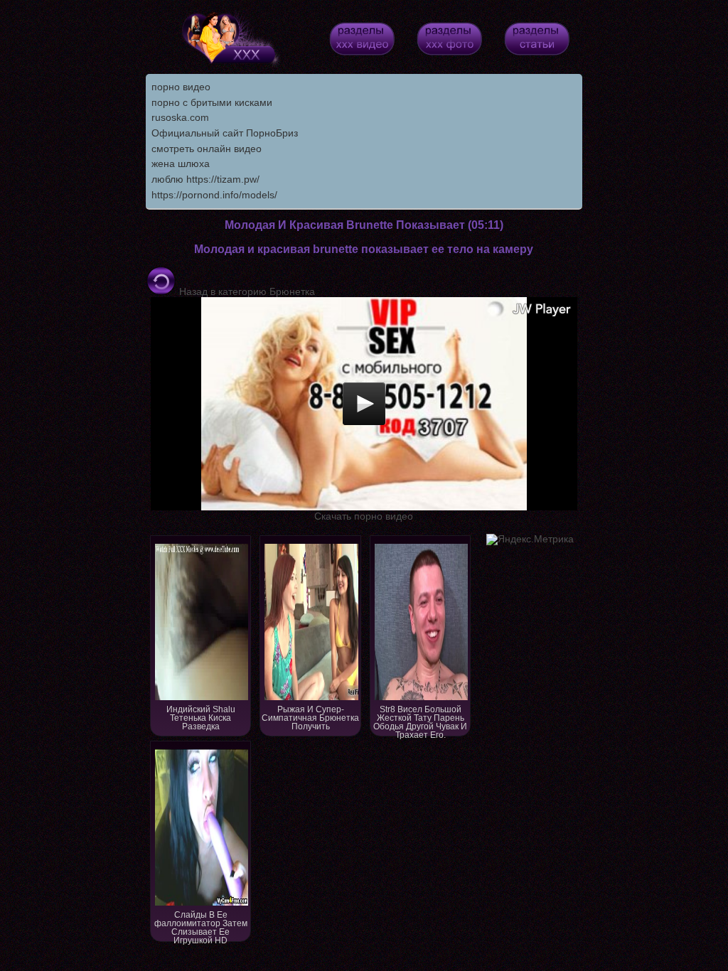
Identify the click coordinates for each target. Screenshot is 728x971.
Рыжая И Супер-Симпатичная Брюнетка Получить (310, 717)
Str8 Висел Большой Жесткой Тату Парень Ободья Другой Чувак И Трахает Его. (420, 720)
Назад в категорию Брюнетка (245, 291)
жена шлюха (180, 163)
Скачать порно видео (363, 516)
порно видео (180, 86)
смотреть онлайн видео (206, 148)
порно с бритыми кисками (211, 102)
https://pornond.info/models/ (214, 194)
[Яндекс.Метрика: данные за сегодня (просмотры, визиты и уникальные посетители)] (530, 539)
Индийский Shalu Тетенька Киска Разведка (200, 717)
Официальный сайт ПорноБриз (224, 133)
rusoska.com (180, 117)
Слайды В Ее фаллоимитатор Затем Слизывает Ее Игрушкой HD (200, 926)
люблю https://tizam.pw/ (205, 179)
